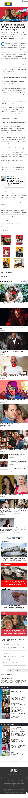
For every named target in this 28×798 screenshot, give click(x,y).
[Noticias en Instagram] (8, 774)
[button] (25, 50)
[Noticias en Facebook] (10, 774)
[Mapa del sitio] (20, 774)
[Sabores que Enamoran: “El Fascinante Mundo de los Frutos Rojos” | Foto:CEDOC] (7, 240)
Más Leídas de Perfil (7, 725)
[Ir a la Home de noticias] (14, 770)
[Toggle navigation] (2, 4)
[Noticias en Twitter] (13, 774)
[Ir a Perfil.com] (25, 1)
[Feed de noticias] (16, 774)
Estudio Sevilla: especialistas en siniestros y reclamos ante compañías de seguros (15, 182)
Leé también (11, 176)
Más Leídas (4, 687)
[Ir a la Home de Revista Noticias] (8, 4)
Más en (8, 538)
